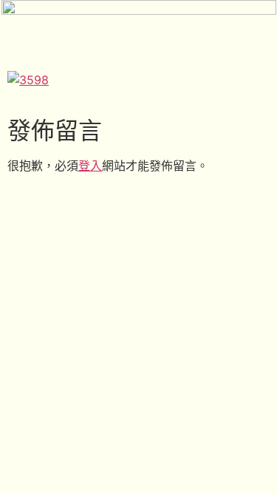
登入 (90, 165)
